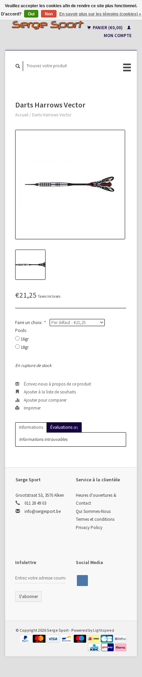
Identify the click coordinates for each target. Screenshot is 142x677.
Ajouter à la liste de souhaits (49, 392)
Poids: (21, 330)
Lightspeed (103, 630)
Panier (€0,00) (108, 28)
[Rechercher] (18, 66)
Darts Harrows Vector (51, 115)
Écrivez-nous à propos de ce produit (57, 384)
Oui (31, 14)
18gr (25, 347)
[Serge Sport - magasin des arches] (47, 25)
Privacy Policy (89, 527)
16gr (25, 339)
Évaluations (64, 427)
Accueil (21, 115)
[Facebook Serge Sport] (82, 580)
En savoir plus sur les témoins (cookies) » (100, 14)
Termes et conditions (95, 519)
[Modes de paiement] (26, 638)
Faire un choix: (30, 322)
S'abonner (28, 596)
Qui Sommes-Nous (93, 511)
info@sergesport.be (42, 511)
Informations (31, 427)
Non (49, 14)
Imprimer (32, 408)
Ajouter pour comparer (45, 400)
